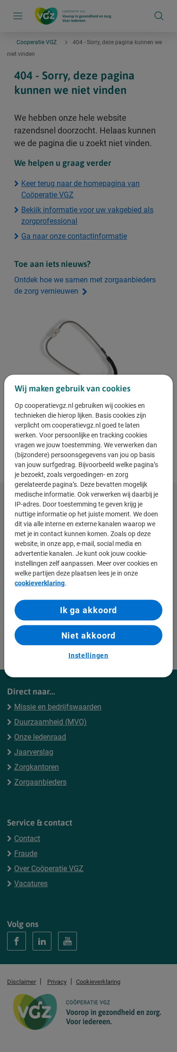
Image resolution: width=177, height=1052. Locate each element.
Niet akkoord (88, 635)
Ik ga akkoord (89, 610)
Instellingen (88, 655)
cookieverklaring (40, 583)
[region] (88, 526)
